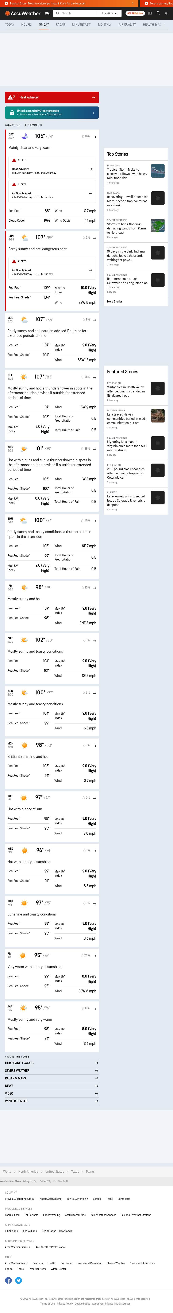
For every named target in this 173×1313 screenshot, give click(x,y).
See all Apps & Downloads (57, 1231)
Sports (8, 1269)
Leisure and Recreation (89, 1263)
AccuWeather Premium (18, 1247)
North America (28, 1172)
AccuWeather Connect (103, 1215)
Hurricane (66, 1263)
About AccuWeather (51, 1199)
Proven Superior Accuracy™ (20, 1199)
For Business (12, 1215)
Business (38, 1263)
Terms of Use (47, 1303)
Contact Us (124, 1199)
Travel (21, 1269)
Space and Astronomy (142, 1263)
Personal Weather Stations (136, 1215)
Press (110, 1199)
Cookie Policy (83, 1303)
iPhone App (11, 1231)
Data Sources (122, 1303)
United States (54, 1172)
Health (51, 1263)
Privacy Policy (65, 1303)
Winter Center (58, 1269)
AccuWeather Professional (51, 1247)
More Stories (114, 301)
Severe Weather (116, 1263)
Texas (75, 1172)
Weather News (38, 1269)
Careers (97, 1199)
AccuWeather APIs (75, 1215)
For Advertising (51, 1215)
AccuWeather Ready (16, 1263)
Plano (90, 1172)
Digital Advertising (77, 1199)
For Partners (31, 1215)
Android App (30, 1231)
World (7, 1172)
